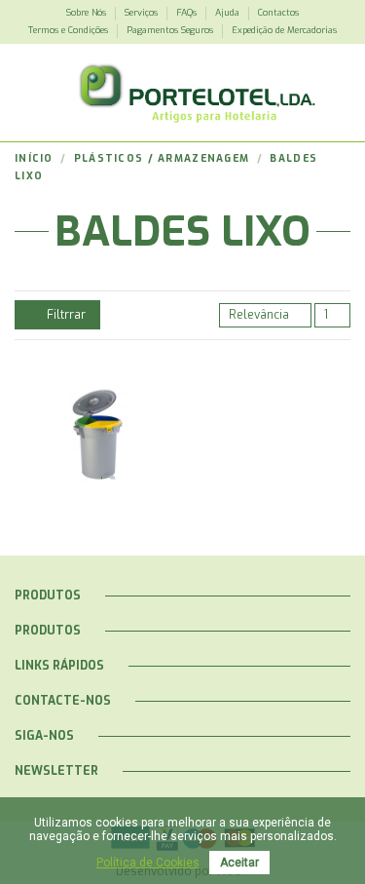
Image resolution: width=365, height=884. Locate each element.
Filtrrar (65, 315)
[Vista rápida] (108, 446)
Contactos (278, 13)
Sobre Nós (87, 13)
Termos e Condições (69, 30)
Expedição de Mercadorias (284, 30)
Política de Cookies (148, 862)
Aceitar (239, 862)
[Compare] (89, 446)
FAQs (188, 13)
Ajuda (228, 13)
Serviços (143, 13)
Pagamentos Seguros (171, 30)
